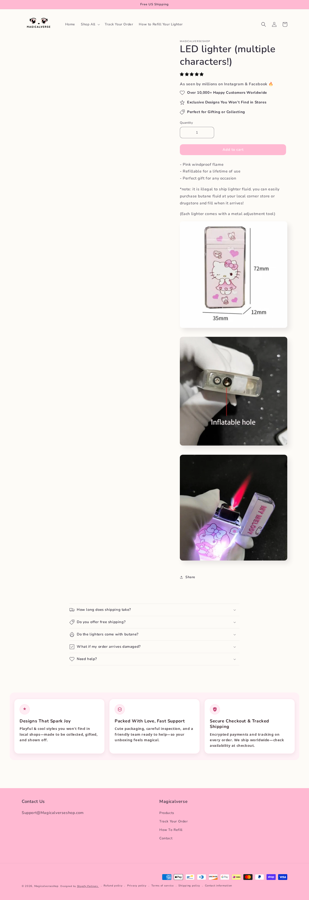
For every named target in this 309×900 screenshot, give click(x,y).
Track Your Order (173, 821)
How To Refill (171, 830)
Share (190, 577)
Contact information (218, 885)
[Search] (263, 24)
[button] (192, 74)
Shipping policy (189, 885)
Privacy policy (137, 885)
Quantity (186, 123)
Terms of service (162, 885)
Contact (165, 838)
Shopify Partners (88, 886)
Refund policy (113, 885)
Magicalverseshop (46, 886)
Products (166, 813)
